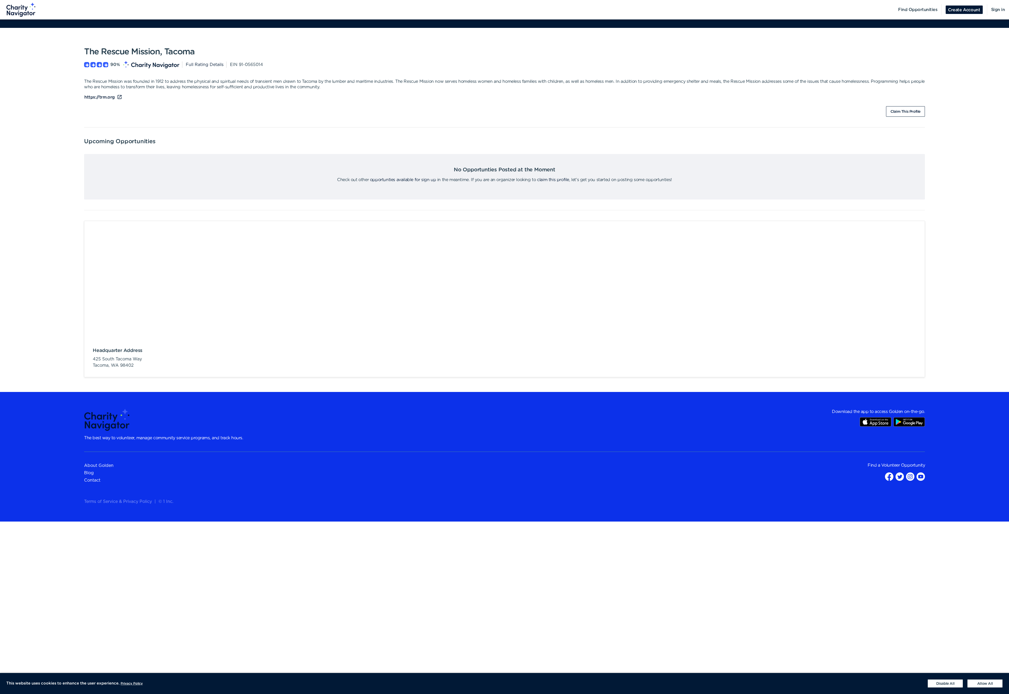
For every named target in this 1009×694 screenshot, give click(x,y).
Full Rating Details (205, 65)
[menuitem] (18, 10)
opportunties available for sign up (403, 180)
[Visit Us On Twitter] (899, 476)
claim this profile (553, 180)
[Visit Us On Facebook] (889, 476)
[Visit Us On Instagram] (910, 476)
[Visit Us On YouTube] (921, 476)
